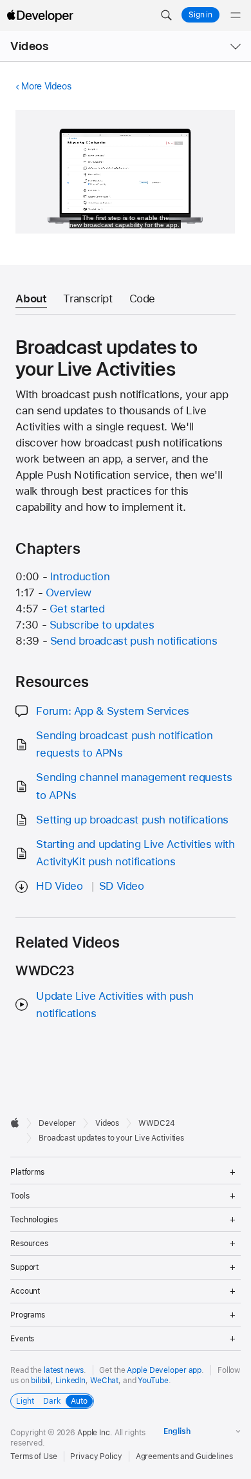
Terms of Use (33, 1456)
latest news (64, 1370)
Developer (57, 1123)
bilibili (41, 1380)
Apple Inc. (95, 1432)
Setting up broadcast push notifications (132, 819)
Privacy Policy (96, 1456)
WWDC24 (156, 1123)
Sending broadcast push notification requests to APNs (124, 744)
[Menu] (235, 15)
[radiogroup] (52, 1401)
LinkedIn (70, 1380)
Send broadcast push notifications (134, 640)
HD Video (59, 885)
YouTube (153, 1380)
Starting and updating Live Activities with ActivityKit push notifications (135, 853)
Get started (77, 608)
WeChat (104, 1380)
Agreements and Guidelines (184, 1456)
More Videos (46, 86)
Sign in (200, 14)
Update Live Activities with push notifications (114, 1004)
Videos (29, 46)
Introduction (80, 576)
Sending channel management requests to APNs (134, 786)
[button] (166, 15)
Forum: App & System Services (112, 710)
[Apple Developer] (40, 15)
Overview (68, 592)
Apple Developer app (164, 1370)
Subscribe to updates (102, 624)
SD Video (121, 885)
